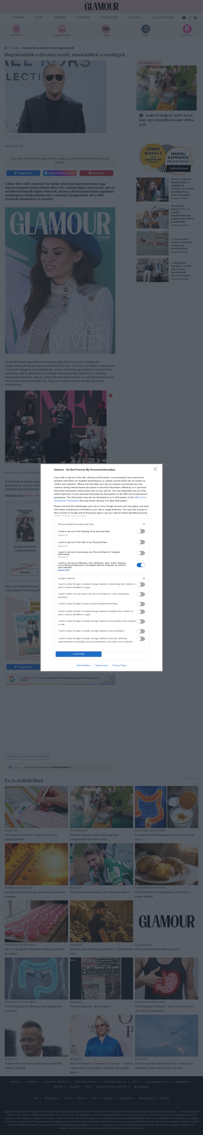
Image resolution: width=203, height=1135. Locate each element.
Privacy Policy (119, 665)
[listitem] (101, 524)
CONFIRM (79, 654)
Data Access (101, 665)
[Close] (156, 470)
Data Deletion (83, 665)
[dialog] (101, 567)
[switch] (141, 531)
